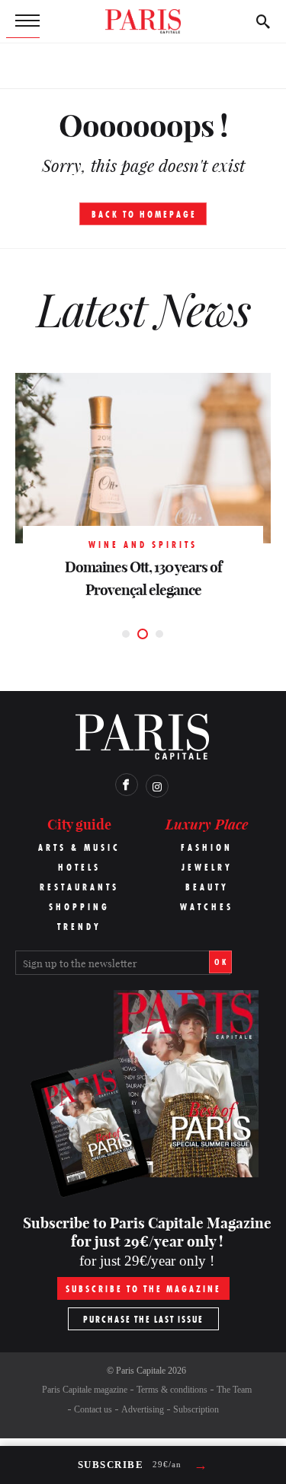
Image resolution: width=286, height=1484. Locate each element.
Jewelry (207, 867)
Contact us (93, 1409)
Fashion (207, 847)
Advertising (142, 1409)
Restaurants (79, 887)
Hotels (79, 867)
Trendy (79, 926)
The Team (234, 1389)
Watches (206, 906)
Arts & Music (79, 847)
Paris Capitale (140, 1370)
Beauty (207, 887)
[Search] (263, 21)
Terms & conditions (172, 1389)
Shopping (79, 906)
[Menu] (23, 21)
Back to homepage (144, 214)
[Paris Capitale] (143, 21)
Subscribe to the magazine (143, 1289)
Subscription (196, 1409)
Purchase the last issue (143, 1319)
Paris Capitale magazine (84, 1389)
